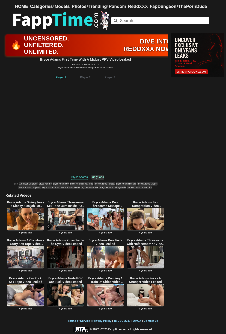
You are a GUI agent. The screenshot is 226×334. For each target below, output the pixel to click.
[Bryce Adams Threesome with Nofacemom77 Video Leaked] (145, 257)
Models (62, 6)
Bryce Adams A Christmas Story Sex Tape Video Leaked (25, 242)
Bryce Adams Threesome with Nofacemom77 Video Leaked (145, 242)
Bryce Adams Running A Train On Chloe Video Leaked (105, 280)
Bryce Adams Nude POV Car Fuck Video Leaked (65, 280)
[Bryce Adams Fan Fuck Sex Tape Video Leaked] (25, 295)
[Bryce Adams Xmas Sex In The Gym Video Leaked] (65, 257)
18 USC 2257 (122, 321)
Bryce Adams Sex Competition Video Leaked (145, 204)
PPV (138, 187)
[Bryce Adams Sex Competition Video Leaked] (145, 219)
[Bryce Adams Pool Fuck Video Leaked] (105, 257)
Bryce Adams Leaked (126, 184)
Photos (79, 6)
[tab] (60, 77)
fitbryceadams (106, 187)
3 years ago (105, 308)
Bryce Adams (79, 177)
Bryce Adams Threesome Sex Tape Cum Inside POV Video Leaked (65, 204)
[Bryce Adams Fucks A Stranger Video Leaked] (145, 295)
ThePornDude (192, 6)
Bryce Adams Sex (90, 187)
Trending (97, 6)
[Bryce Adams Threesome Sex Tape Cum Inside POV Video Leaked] (65, 219)
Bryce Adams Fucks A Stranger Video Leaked (145, 280)
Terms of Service (79, 321)
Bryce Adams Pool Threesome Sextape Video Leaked (105, 204)
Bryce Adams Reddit (70, 187)
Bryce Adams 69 (61, 184)
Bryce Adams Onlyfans (29, 187)
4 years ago (25, 232)
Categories (41, 6)
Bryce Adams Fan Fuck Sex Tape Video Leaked (25, 280)
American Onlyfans (28, 184)
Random (117, 6)
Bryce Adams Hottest (104, 184)
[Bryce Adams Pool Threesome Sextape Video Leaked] (105, 219)
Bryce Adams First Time (81, 184)
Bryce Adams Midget (147, 184)
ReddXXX (138, 6)
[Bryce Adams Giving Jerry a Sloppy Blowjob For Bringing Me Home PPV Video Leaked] (25, 219)
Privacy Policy (101, 321)
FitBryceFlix (120, 187)
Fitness (130, 187)
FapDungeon (163, 6)
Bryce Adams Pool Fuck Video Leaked (105, 242)
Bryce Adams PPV (50, 187)
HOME (21, 6)
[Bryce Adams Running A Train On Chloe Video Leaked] (105, 295)
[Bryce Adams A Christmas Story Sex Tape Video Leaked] (25, 257)
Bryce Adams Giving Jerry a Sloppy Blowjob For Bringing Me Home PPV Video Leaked (25, 204)
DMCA (137, 321)
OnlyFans (98, 177)
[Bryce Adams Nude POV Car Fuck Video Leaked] (65, 295)
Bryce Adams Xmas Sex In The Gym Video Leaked (65, 242)
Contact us (151, 321)
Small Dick (147, 187)
